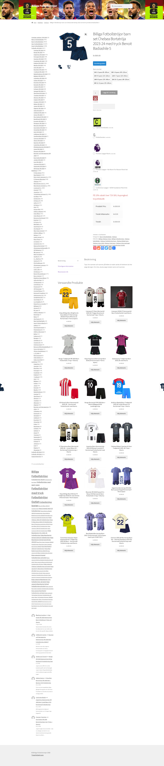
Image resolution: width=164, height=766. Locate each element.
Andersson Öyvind (41, 656)
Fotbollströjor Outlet (118, 245)
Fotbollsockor (103, 137)
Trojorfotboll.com (37, 755)
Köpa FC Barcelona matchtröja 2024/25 (41, 524)
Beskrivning (62, 261)
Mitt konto (55, 16)
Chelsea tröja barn (109, 243)
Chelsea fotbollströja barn (108, 241)
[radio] (101, 72)
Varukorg (65, 16)
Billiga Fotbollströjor (44, 6)
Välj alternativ (69, 326)
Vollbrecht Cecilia (41, 635)
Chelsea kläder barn (122, 241)
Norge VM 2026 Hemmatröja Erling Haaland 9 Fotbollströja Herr (44, 659)
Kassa (47, 16)
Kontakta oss (84, 16)
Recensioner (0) (63, 272)
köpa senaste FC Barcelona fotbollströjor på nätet (42, 569)
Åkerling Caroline (41, 615)
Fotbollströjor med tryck (104, 245)
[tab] (69, 261)
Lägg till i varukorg (109, 92)
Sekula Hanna (40, 678)
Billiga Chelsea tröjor (105, 239)
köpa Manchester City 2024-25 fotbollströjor (41, 533)
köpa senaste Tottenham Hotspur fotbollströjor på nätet (42, 595)
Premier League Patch (105, 154)
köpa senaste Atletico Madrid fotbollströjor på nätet (42, 560)
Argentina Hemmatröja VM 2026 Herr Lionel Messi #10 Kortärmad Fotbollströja (44, 702)
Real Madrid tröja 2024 (37, 606)
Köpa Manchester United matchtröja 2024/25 (42, 540)
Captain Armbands (104, 128)
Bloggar (74, 16)
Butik (39, 16)
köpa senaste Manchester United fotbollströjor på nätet (41, 584)
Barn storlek (97, 69)
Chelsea (46, 22)
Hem (33, 16)
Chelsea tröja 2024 (98, 243)
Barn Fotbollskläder (105, 237)
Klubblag (40, 22)
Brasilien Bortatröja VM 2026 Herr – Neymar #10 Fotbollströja (44, 680)
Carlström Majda (41, 697)
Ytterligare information (65, 266)
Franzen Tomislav (41, 717)
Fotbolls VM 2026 (97, 16)
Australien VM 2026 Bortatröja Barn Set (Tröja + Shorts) (44, 722)
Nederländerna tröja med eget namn (43, 603)
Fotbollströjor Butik (38, 480)
